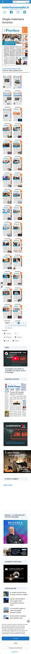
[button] (28, 621)
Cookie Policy (14, 651)
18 (8, 328)
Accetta (15, 638)
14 (20, 325)
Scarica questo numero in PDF (11, 68)
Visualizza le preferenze (15, 648)
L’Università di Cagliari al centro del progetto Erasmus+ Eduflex (17, 610)
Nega (15, 643)
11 (13, 325)
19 (11, 328)
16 (25, 325)
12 (16, 325)
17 (6, 328)
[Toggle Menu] (3, 1)
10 (11, 325)
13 (18, 325)
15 (23, 325)
